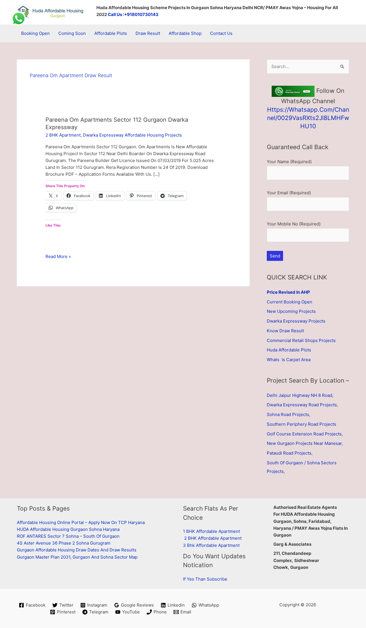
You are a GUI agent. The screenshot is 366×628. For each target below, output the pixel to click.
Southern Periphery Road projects (301, 424)
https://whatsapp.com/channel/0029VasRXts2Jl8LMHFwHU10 (308, 118)
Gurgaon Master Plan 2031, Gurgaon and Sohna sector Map (77, 557)
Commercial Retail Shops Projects (301, 340)
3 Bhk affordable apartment (211, 545)
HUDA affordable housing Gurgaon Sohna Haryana (68, 529)
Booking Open (35, 33)
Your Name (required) (289, 161)
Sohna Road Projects (288, 414)
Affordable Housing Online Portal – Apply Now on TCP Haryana (81, 522)
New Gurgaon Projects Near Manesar (304, 443)
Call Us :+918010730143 (133, 14)
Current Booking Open (289, 302)
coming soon (72, 33)
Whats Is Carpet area (289, 359)
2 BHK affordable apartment (213, 538)
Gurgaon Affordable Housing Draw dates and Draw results (76, 550)
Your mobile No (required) (294, 224)
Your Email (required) (289, 192)
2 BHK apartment (63, 135)
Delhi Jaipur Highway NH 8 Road (299, 395)
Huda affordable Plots (289, 350)
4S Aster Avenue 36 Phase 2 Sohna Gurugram (63, 543)
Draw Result (148, 33)
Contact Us (221, 33)
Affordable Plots (110, 33)
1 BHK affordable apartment (211, 531)
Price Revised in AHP (288, 292)
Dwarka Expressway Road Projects (302, 404)
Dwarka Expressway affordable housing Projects (132, 135)
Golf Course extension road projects (304, 434)
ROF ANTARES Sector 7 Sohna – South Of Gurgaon (68, 536)
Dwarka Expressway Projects (296, 321)
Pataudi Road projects (289, 453)
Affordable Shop (185, 33)
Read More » (58, 256)
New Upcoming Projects (291, 311)
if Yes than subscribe (205, 579)
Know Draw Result (285, 330)
